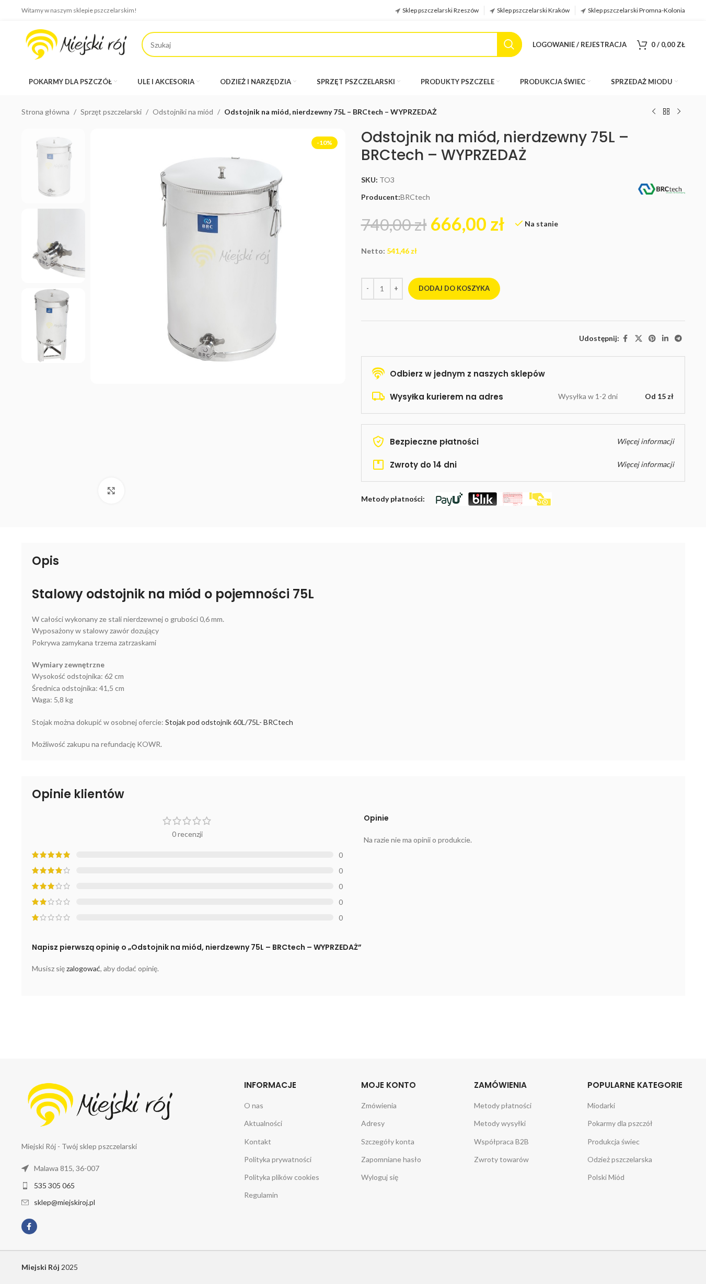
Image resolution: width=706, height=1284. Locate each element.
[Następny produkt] (679, 112)
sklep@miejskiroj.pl (64, 1202)
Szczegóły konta (387, 1141)
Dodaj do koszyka (454, 288)
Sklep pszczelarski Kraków (533, 10)
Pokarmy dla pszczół (620, 1123)
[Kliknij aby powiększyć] (111, 491)
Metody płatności (502, 1105)
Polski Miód (605, 1177)
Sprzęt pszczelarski (111, 111)
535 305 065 (54, 1185)
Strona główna (45, 111)
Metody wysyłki (500, 1123)
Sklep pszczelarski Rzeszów (440, 10)
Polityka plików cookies (281, 1177)
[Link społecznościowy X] (638, 339)
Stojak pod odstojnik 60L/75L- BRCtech (229, 722)
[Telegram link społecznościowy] (678, 339)
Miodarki (601, 1105)
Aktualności (263, 1123)
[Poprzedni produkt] (653, 112)
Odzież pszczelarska (619, 1159)
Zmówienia (379, 1105)
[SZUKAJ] (509, 44)
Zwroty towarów (501, 1159)
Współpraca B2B (501, 1141)
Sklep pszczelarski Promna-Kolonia (636, 10)
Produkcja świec (613, 1141)
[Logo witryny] (76, 43)
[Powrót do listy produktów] (666, 112)
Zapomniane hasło (391, 1159)
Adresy (373, 1123)
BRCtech (415, 196)
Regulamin (261, 1194)
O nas (253, 1105)
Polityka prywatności (277, 1159)
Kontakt (257, 1141)
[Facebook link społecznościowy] (625, 339)
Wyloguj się (379, 1177)
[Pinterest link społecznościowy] (652, 339)
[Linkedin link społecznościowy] (665, 339)
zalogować (83, 968)
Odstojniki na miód (183, 111)
